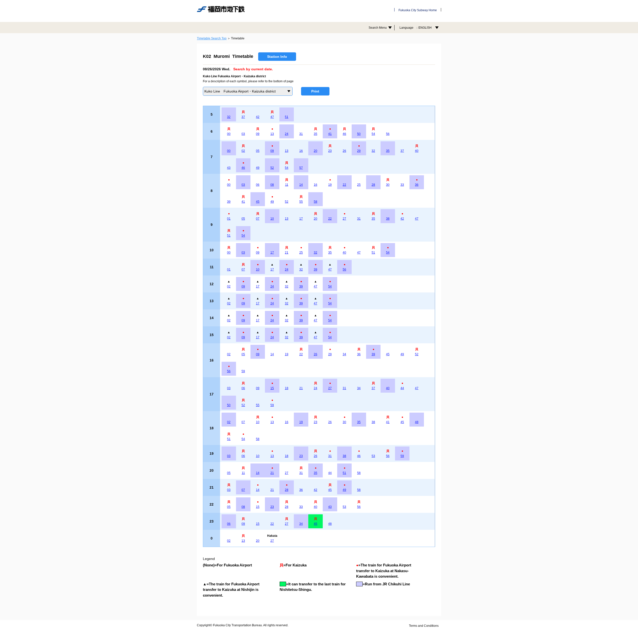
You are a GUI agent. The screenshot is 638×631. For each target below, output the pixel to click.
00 (229, 134)
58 (315, 201)
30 (388, 184)
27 (344, 218)
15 (272, 388)
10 (272, 218)
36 (416, 184)
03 (243, 134)
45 (257, 201)
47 (272, 117)
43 (229, 168)
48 (416, 422)
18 (286, 388)
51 (286, 117)
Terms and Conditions (424, 626)
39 (229, 201)
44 (402, 388)
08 (272, 184)
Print (315, 91)
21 (286, 252)
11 (286, 184)
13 (272, 134)
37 (243, 117)
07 (257, 218)
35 (315, 134)
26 (344, 151)
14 (301, 184)
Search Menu (378, 27)
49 (257, 168)
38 (388, 218)
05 (257, 151)
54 (373, 134)
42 (257, 117)
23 (330, 151)
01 (229, 218)
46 (344, 134)
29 (359, 151)
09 (257, 134)
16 (301, 151)
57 (301, 168)
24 (286, 134)
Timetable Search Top (212, 38)
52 (272, 168)
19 (330, 184)
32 (229, 117)
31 (301, 134)
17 (301, 218)
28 (373, 184)
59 (243, 371)
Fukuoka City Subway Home (418, 10)
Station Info (277, 57)
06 (257, 184)
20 (315, 151)
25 (359, 184)
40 (416, 151)
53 (373, 456)
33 (402, 184)
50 (359, 134)
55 (301, 201)
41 (330, 134)
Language (415, 27)
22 (344, 184)
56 (388, 134)
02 (243, 151)
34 (344, 354)
